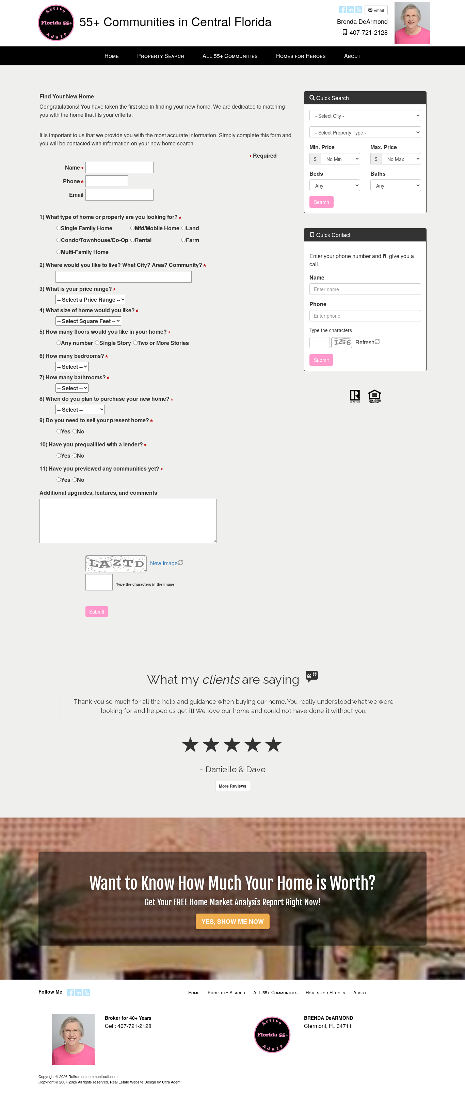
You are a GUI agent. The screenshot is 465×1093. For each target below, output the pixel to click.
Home (193, 992)
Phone (317, 304)
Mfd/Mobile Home (157, 228)
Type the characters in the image (145, 584)
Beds (316, 173)
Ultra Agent (171, 1081)
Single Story (115, 343)
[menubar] (232, 56)
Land (192, 228)
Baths (378, 173)
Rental (143, 240)
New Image (164, 563)
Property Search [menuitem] (160, 56)
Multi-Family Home (85, 252)
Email (378, 10)
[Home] (56, 22)
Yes (65, 431)
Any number (77, 343)
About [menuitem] (352, 56)
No (80, 431)
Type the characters (330, 330)
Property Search (226, 992)
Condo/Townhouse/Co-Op (94, 240)
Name (316, 277)
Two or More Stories (163, 343)
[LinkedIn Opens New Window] (351, 9)
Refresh (364, 342)
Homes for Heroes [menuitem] (301, 56)
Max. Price (383, 147)
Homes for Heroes (325, 992)
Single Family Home (86, 228)
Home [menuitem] (112, 56)
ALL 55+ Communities (275, 992)
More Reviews (232, 786)
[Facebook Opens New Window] (342, 9)
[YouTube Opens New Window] (359, 9)
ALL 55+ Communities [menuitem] (230, 56)
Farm (192, 240)
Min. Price (322, 147)
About (359, 992)
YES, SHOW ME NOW (233, 921)
